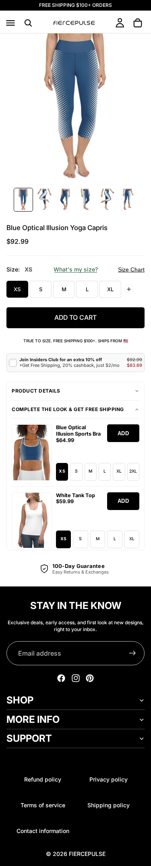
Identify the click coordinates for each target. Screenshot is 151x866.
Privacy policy (108, 779)
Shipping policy (108, 805)
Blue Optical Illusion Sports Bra (78, 430)
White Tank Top (75, 495)
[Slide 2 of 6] (44, 200)
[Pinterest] (90, 678)
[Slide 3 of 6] (65, 200)
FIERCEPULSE (87, 853)
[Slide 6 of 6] (128, 200)
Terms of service (43, 805)
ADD (123, 433)
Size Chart (131, 269)
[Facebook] (61, 678)
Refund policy (42, 779)
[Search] (28, 23)
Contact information (43, 830)
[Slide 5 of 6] (107, 200)
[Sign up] (132, 653)
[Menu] (10, 23)
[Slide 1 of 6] (23, 200)
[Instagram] (76, 678)
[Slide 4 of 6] (86, 200)
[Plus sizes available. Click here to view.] (129, 289)
